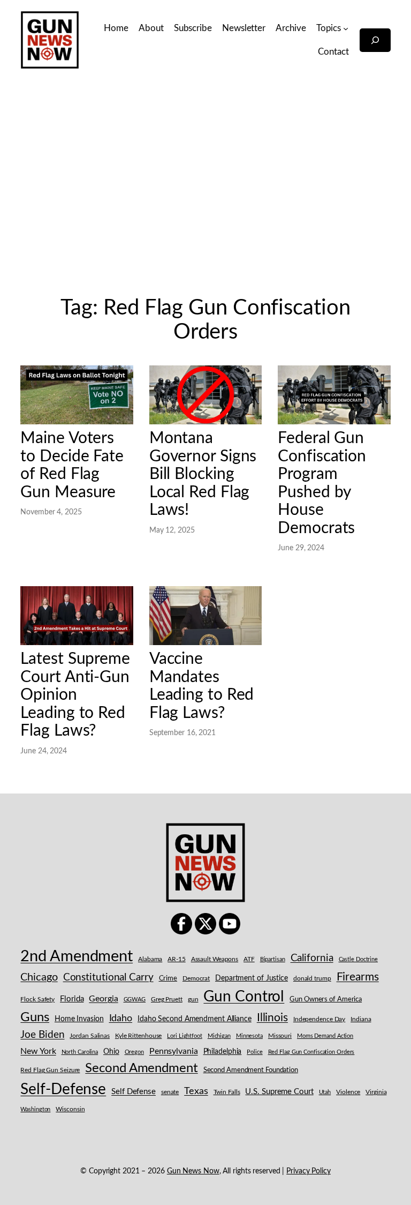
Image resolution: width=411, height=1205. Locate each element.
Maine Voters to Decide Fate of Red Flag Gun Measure (72, 465)
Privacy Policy (308, 1171)
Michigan (219, 1036)
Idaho (121, 1018)
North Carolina (80, 1052)
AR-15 (177, 959)
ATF (249, 959)
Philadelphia (222, 1052)
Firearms (358, 977)
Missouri (280, 1035)
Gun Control (243, 997)
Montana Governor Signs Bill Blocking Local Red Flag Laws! (203, 474)
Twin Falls (227, 1092)
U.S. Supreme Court (279, 1092)
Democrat (196, 978)
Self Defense (133, 1092)
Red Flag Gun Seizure (50, 1070)
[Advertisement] (205, 192)
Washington (35, 1109)
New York (38, 1051)
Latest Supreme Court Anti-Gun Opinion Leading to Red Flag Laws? (75, 695)
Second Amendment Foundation (250, 1070)
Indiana (361, 1019)
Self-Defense (63, 1089)
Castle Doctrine (358, 959)
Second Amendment (141, 1068)
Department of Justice (251, 978)
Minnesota (249, 1036)
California (312, 958)
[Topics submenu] (345, 28)
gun (193, 999)
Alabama (150, 959)
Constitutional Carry (108, 977)
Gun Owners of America (326, 999)
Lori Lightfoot (184, 1036)
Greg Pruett (166, 999)
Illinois (272, 1017)
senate (170, 1092)
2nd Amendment (76, 956)
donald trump (312, 978)
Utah (325, 1092)
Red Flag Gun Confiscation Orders (311, 1052)
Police (254, 1052)
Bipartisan (272, 959)
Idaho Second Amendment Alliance (195, 1019)
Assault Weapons (215, 959)
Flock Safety (37, 999)
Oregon (134, 1052)
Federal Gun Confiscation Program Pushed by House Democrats (322, 483)
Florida (71, 999)
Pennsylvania (173, 1051)
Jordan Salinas (90, 1036)
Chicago (38, 977)
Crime (168, 978)
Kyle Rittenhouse (138, 1036)
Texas (196, 1091)
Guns (34, 1017)
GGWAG (135, 999)
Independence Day (319, 1019)
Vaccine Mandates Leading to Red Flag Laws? (201, 686)
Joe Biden (42, 1035)
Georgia (103, 998)
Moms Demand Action (325, 1036)
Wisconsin (70, 1109)
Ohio (111, 1052)
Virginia (376, 1092)
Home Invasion (79, 1019)
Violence (348, 1092)
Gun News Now (193, 1171)
